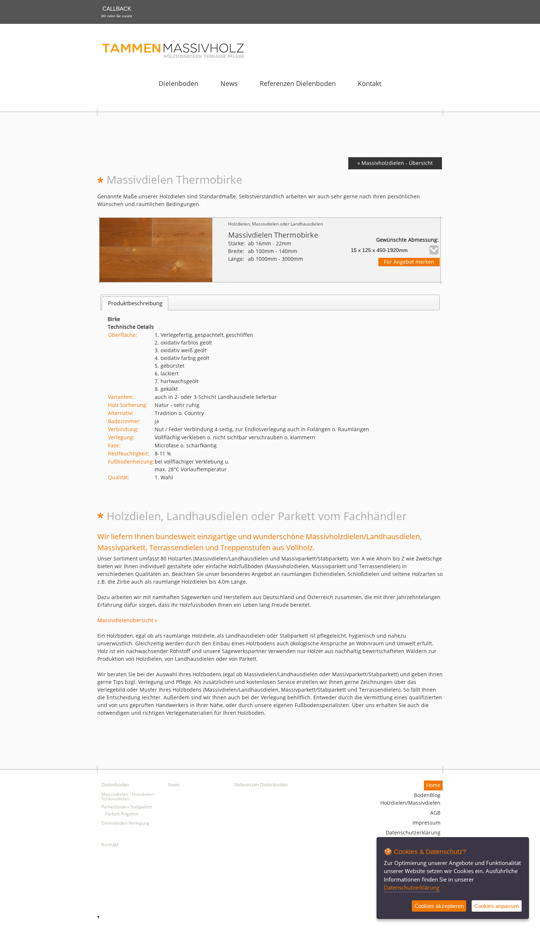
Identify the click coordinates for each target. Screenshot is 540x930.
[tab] (135, 303)
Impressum (426, 823)
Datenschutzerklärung (413, 833)
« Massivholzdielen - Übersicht (395, 163)
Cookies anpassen (496, 906)
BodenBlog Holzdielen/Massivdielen (410, 799)
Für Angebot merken (409, 262)
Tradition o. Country (179, 413)
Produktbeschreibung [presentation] (135, 303)
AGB (435, 813)
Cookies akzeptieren (439, 906)
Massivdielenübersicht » (127, 620)
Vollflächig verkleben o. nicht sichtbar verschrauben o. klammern (235, 438)
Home (433, 785)
